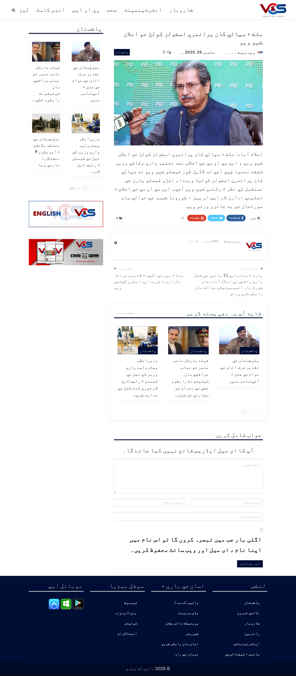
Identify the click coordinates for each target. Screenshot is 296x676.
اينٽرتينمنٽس (247, 644)
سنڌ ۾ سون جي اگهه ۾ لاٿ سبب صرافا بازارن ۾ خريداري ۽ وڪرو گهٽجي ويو (148, 281)
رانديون (252, 634)
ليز (24, 10)
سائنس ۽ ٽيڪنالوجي (242, 654)
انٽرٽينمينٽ (143, 10)
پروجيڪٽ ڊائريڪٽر (181, 623)
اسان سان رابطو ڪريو (179, 644)
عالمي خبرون (248, 613)
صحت (112, 10)
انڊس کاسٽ (50, 10)
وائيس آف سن (187, 603)
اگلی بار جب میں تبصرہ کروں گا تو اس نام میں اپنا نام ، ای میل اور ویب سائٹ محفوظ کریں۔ (195, 544)
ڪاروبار (181, 10)
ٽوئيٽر (130, 623)
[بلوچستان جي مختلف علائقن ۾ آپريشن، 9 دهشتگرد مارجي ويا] (46, 123)
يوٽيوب (126, 611)
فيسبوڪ (130, 603)
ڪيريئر (191, 634)
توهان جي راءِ (186, 654)
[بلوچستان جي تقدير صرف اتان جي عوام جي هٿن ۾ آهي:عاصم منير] (239, 340)
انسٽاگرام (127, 634)
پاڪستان (122, 52)
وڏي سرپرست (188, 613)
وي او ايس (86, 10)
